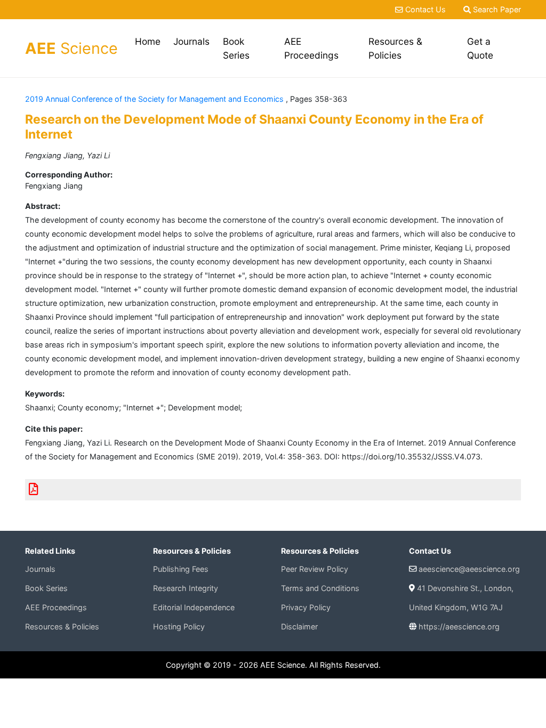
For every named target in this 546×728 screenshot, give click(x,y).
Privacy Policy (306, 607)
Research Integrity (185, 588)
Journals (191, 41)
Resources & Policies (395, 48)
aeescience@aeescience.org (469, 568)
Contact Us (425, 9)
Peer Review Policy (314, 568)
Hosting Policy (179, 626)
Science (71, 48)
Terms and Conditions (320, 588)
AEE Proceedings (311, 48)
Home (149, 41)
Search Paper (496, 9)
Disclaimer (299, 626)
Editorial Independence (194, 607)
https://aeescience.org (459, 626)
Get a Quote (480, 48)
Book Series (236, 48)
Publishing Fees (180, 568)
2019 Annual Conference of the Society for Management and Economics (155, 98)
